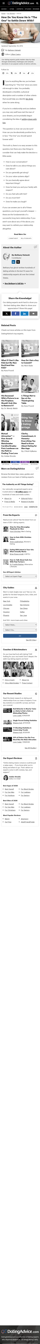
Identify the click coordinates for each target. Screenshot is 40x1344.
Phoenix (6, 615)
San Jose (23, 615)
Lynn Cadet (17, 715)
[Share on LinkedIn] (24, 313)
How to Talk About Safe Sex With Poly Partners (21, 561)
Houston (6, 612)
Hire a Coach (10, 680)
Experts (20, 9)
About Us (7, 498)
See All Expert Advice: (12, 572)
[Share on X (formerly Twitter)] (7, 313)
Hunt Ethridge (15, 531)
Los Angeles (7, 604)
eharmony (24, 819)
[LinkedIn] (13, 262)
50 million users (22, 492)
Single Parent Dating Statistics (25, 720)
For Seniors (25, 795)
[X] (18, 262)
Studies (28, 9)
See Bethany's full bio (14, 283)
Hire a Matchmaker (12, 683)
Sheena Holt (17, 723)
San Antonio (24, 604)
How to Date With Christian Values (20, 538)
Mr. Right (29, 99)
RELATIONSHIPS (26, 238)
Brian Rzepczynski (16, 554)
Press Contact (27, 683)
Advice (4, 9)
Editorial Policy (26, 498)
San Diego (24, 608)
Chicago (6, 608)
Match (7, 819)
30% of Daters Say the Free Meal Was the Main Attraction (24, 738)
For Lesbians (25, 792)
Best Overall (9, 789)
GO (20, 636)
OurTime (8, 822)
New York (6, 601)
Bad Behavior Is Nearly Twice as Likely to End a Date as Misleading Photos (24, 711)
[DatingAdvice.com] (21, 3)
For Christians (10, 810)
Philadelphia (24, 601)
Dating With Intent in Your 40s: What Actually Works (22, 550)
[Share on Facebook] (16, 313)
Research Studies (27, 501)
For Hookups (10, 795)
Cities (12, 9)
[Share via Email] (33, 313)
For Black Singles (27, 789)
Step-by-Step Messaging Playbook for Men (19, 528)
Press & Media (9, 501)
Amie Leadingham (16, 541)
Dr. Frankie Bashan (17, 564)
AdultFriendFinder (28, 822)
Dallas (22, 612)
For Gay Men (9, 792)
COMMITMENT (13, 238)
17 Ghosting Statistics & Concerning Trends (22, 729)
